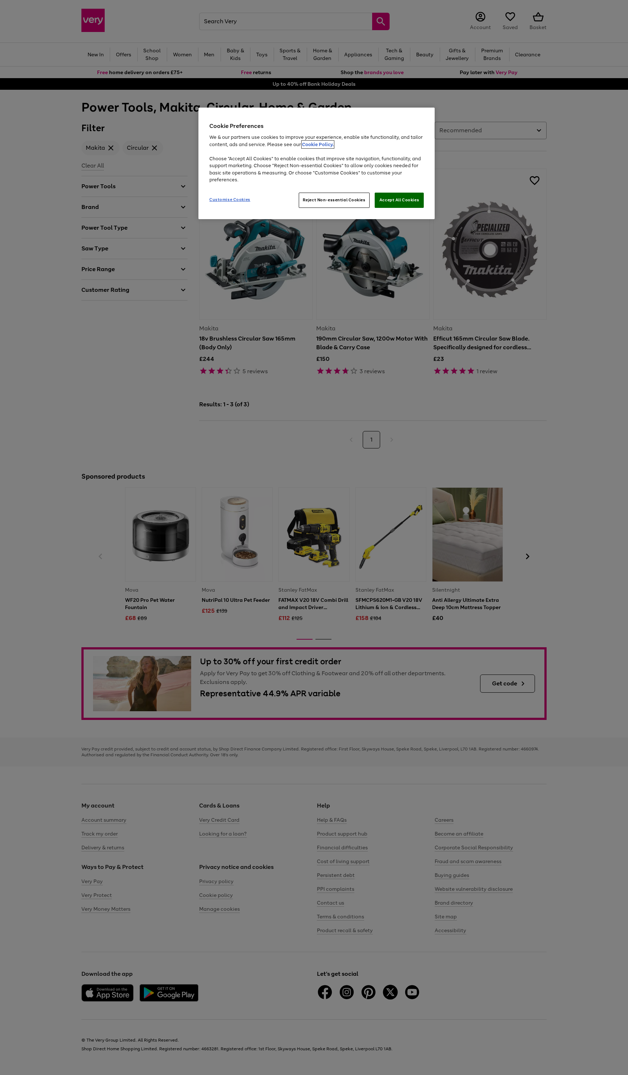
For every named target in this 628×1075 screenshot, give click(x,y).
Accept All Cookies (399, 200)
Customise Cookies (229, 199)
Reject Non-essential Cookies (334, 200)
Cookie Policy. (318, 144)
